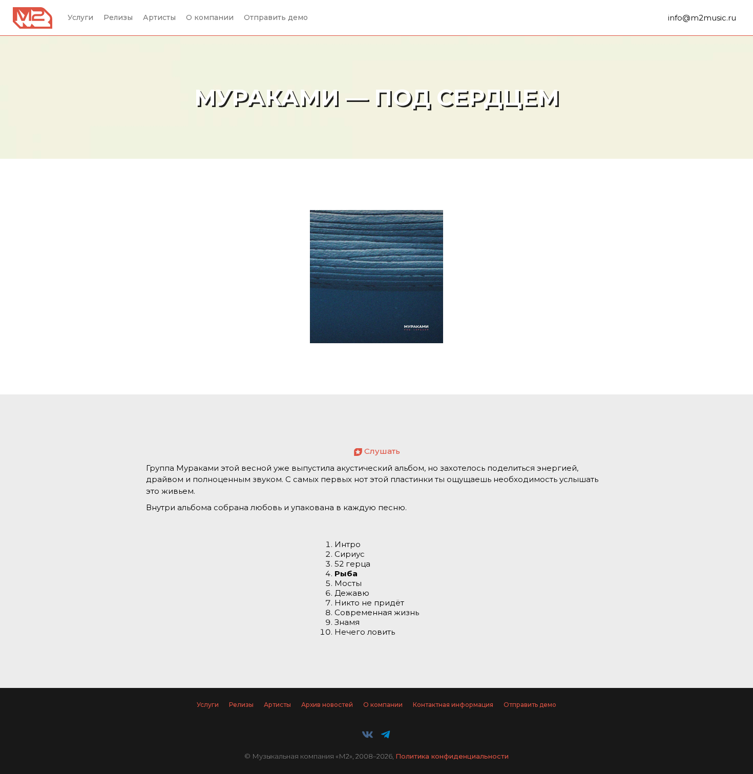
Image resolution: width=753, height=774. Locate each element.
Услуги (80, 17)
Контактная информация (453, 704)
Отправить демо (276, 17)
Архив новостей (327, 704)
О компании (210, 17)
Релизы (118, 17)
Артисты (159, 17)
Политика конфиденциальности (452, 756)
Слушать (382, 451)
